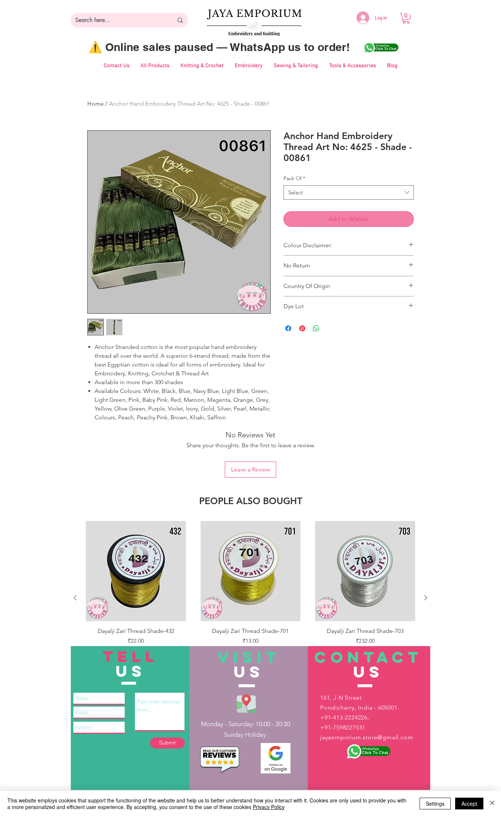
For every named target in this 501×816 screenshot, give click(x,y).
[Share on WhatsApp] (316, 328)
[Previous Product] (75, 597)
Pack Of (294, 178)
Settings (435, 803)
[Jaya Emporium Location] (246, 703)
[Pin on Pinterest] (302, 328)
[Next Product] (425, 597)
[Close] (492, 803)
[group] (250, 597)
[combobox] (349, 192)
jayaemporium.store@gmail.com (366, 737)
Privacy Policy (269, 806)
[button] (406, 18)
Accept (469, 803)
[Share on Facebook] (288, 328)
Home (95, 103)
